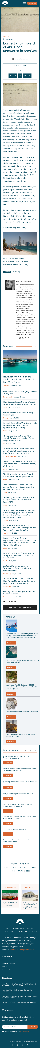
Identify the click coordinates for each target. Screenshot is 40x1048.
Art (4, 443)
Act (26, 750)
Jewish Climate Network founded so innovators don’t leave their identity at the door (19, 463)
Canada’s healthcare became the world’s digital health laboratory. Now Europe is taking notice (18, 451)
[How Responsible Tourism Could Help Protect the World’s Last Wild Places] (20, 361)
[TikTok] (22, 1045)
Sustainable (7, 597)
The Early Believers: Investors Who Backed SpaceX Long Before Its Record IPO (19, 500)
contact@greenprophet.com (22, 950)
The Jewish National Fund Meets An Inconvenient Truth (16, 840)
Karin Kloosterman (22, 59)
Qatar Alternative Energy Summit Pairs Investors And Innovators (17, 805)
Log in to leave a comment (20, 608)
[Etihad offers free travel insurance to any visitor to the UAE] (11, 652)
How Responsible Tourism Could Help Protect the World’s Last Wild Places (19, 379)
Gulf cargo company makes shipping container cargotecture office (30, 905)
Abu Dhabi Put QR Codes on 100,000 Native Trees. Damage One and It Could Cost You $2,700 (21, 687)
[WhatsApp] (25, 75)
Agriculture (7, 586)
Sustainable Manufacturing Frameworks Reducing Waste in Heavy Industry (17, 568)
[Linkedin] (23, 337)
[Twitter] (15, 75)
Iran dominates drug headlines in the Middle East (10, 904)
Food (5, 492)
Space (5, 505)
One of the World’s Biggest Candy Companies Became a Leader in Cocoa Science (18, 555)
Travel (5, 548)
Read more (10, 643)
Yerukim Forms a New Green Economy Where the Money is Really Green (19, 769)
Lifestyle (6, 385)
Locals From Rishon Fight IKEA (14, 829)
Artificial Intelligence (10, 456)
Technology (7, 574)
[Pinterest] (20, 75)
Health (5, 533)
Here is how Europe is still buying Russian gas (19, 1002)
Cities (6, 36)
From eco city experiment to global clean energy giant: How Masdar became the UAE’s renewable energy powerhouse (22, 635)
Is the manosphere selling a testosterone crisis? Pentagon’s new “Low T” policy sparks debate (19, 527)
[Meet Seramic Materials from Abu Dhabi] (11, 703)
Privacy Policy (24, 1031)
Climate (5, 469)
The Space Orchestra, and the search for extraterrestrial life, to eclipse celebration (18, 438)
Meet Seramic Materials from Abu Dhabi (22, 712)
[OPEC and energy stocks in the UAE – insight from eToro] (11, 726)
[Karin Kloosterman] (13, 59)
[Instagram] (20, 337)
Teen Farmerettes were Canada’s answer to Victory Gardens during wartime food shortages (18, 487)
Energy (5, 418)
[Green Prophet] (5, 3)
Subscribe (32, 1027)
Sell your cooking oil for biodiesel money (18, 793)
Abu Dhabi (16, 272)
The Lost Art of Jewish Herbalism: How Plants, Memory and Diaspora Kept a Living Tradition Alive (19, 581)
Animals (5, 407)
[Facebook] (11, 75)
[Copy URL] (29, 75)
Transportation (8, 397)
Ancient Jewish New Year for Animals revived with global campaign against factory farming (20, 425)
